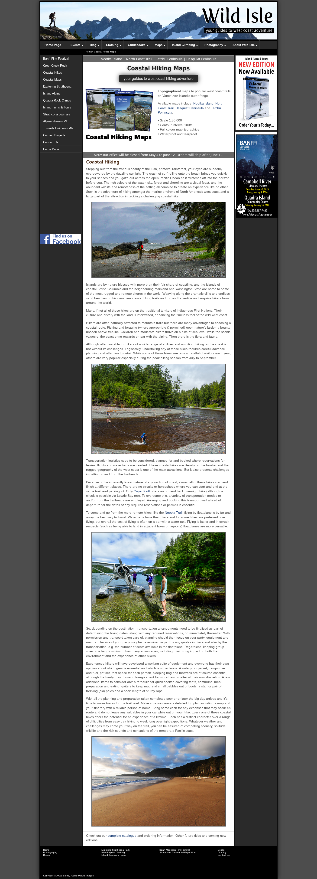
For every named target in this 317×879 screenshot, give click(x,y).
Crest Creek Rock (55, 65)
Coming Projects (54, 135)
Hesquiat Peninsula (201, 59)
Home (46, 850)
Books (221, 850)
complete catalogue (122, 835)
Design (47, 855)
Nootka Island (111, 59)
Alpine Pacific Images (82, 875)
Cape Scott (142, 491)
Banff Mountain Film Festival (174, 850)
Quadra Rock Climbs (57, 100)
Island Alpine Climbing (113, 852)
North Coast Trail (139, 59)
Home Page (51, 149)
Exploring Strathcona (57, 86)
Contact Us (50, 142)
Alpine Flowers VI (55, 121)
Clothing (222, 852)
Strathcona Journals (56, 114)
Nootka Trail (173, 512)
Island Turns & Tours (57, 107)
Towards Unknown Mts (58, 128)
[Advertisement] (61, 213)
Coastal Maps (52, 79)
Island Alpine (51, 93)
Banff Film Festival (56, 58)
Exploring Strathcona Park (115, 850)
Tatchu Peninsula (169, 59)
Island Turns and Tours (113, 855)
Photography (50, 852)
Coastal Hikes (52, 72)
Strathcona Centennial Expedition (177, 852)
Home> (89, 51)
